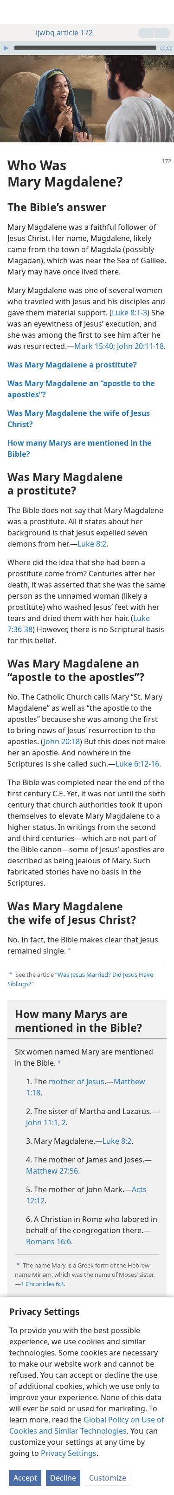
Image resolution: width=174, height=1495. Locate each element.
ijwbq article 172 (64, 32)
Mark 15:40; (94, 346)
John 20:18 (62, 741)
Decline (63, 1478)
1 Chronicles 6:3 (42, 1284)
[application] (87, 48)
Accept (25, 1478)
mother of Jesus (76, 1081)
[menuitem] (14, 12)
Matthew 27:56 (52, 1171)
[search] (162, 12)
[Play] (6, 48)
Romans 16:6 (48, 1241)
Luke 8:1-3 (129, 312)
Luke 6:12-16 (137, 764)
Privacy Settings (69, 1453)
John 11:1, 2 (46, 1122)
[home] (14, 12)
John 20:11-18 (139, 346)
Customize (107, 1478)
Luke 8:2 (91, 544)
